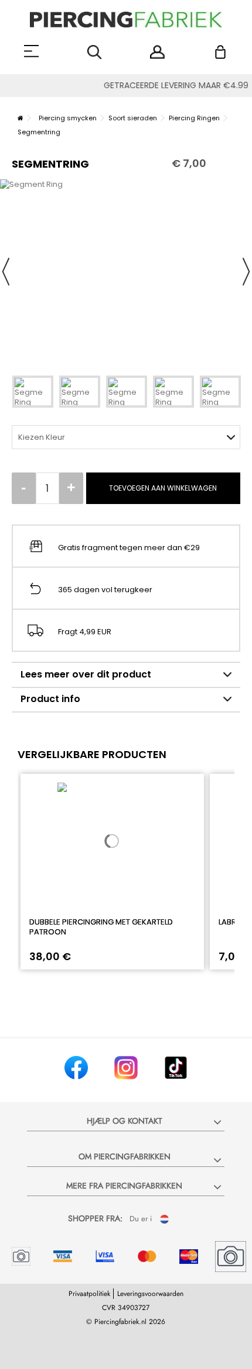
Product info (50, 699)
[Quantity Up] (71, 488)
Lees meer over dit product (86, 674)
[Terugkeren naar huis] (20, 118)
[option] (126, 271)
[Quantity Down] (24, 488)
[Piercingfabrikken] (126, 19)
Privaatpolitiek (89, 1293)
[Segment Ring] (32, 392)
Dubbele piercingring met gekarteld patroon (101, 926)
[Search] (94, 52)
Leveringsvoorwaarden (150, 1293)
